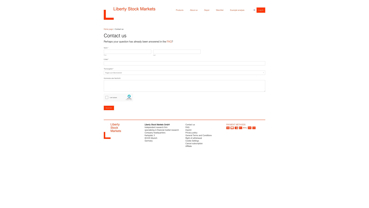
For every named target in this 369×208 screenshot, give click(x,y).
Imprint (188, 130)
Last (154, 55)
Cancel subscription (194, 143)
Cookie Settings (192, 141)
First (105, 55)
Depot (206, 10)
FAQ (169, 41)
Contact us (190, 124)
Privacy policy (191, 132)
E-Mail (106, 59)
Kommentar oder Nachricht (112, 78)
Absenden (109, 108)
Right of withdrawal (193, 138)
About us (193, 10)
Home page (108, 29)
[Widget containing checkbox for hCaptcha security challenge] (118, 97)
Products (179, 10)
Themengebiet (108, 69)
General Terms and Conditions (198, 135)
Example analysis (237, 10)
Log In (260, 10)
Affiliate (188, 146)
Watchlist (219, 10)
